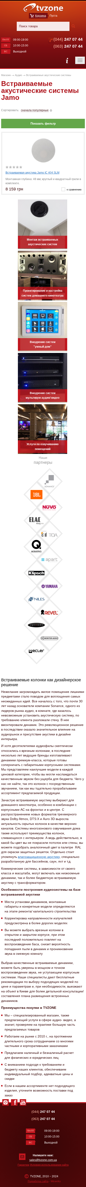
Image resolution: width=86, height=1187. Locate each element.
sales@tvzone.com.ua (43, 1160)
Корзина (40, 15)
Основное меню (67, 60)
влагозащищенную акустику (39, 857)
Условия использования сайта (49, 1164)
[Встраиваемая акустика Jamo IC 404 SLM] (43, 150)
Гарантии (23, 1164)
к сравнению (74, 189)
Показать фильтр (43, 123)
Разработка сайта (38, 1181)
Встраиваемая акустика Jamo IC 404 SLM (32, 172)
